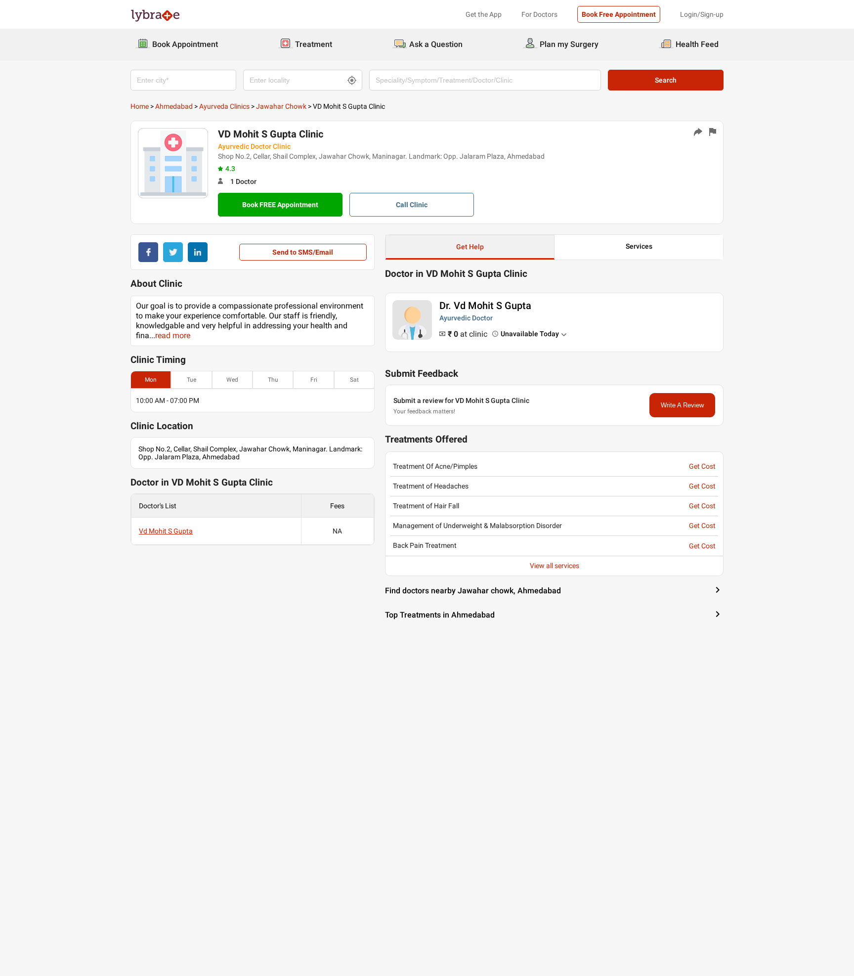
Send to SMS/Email (302, 252)
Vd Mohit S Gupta (166, 531)
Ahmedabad (174, 106)
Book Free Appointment (619, 14)
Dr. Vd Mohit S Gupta (485, 305)
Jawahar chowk (281, 106)
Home (139, 106)
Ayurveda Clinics (224, 106)
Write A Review (682, 405)
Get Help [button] (470, 247)
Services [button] (639, 246)
